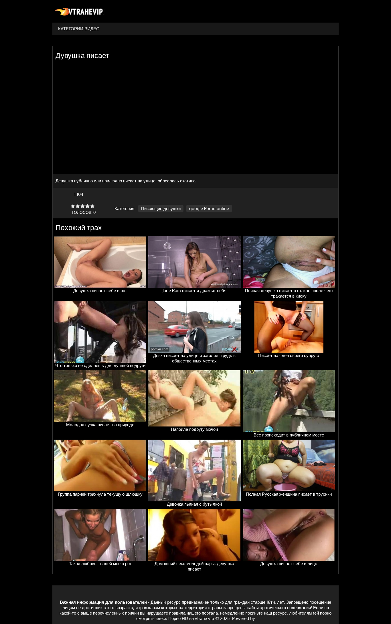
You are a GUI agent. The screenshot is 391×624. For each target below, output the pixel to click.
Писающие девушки (161, 208)
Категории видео (79, 28)
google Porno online (209, 208)
